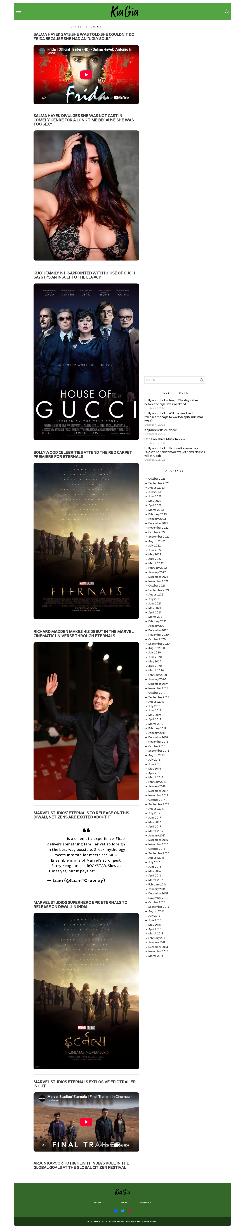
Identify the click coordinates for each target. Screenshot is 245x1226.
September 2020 (159, 643)
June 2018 (154, 764)
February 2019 (157, 728)
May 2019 (154, 715)
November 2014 (158, 951)
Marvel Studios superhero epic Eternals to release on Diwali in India (80, 905)
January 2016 (157, 889)
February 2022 (157, 567)
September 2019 (158, 697)
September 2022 (158, 536)
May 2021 (154, 608)
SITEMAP (122, 1202)
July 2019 (154, 706)
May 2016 (154, 871)
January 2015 (157, 942)
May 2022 (154, 554)
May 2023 (154, 501)
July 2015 (154, 915)
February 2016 (157, 884)
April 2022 (155, 558)
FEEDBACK (146, 1202)
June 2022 (155, 550)
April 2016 (154, 875)
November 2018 (158, 741)
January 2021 (157, 625)
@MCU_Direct (110, 871)
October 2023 (157, 478)
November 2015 (158, 898)
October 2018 (156, 746)
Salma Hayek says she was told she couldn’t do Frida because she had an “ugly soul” (84, 36)
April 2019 (154, 719)
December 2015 (158, 893)
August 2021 (156, 594)
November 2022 (158, 527)
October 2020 (157, 639)
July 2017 (154, 813)
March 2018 (155, 777)
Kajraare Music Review (160, 430)
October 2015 (156, 902)
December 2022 (158, 523)
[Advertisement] (174, 50)
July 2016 (154, 862)
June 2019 (154, 710)
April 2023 (155, 505)
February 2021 (157, 621)
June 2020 (155, 657)
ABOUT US (99, 1202)
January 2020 (157, 679)
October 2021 (156, 585)
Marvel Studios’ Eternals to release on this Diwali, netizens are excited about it (81, 815)
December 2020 (158, 630)
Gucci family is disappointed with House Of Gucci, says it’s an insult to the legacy (85, 275)
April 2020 (155, 666)
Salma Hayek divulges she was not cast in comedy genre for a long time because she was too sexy (84, 120)
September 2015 (158, 906)
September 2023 (158, 483)
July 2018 (154, 759)
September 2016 (158, 853)
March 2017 (155, 831)
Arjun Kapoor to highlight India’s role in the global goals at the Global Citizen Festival (81, 1165)
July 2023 (154, 492)
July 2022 (154, 545)
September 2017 (158, 804)
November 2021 (158, 581)
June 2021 (154, 603)
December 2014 (158, 947)
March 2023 (156, 509)
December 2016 (158, 839)
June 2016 (154, 866)
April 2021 (154, 612)
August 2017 (156, 808)
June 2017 (154, 817)
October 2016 (156, 848)
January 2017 (157, 835)
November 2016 (158, 844)
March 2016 (155, 880)
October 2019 (156, 692)
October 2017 (156, 799)
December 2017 (158, 790)
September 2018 (158, 750)
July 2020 (154, 652)
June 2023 (155, 496)
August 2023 (156, 487)
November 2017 (158, 795)
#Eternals (57, 839)
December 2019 (158, 683)
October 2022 (157, 532)
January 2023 (157, 518)
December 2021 (158, 576)
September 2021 (158, 590)
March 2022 (156, 563)
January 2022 (157, 572)
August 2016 (156, 857)
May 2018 (154, 768)
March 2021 (155, 616)
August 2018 (156, 755)
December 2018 (158, 737)
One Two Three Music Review (164, 439)
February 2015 (157, 938)
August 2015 (156, 911)
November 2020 (158, 634)
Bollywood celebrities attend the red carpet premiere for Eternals (83, 455)
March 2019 (155, 724)
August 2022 (156, 541)
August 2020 (156, 648)
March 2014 (155, 956)
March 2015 (155, 933)
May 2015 (154, 924)
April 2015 (154, 929)
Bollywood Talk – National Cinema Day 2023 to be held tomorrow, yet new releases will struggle (174, 452)
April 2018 (154, 773)
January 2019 (157, 733)
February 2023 (157, 514)
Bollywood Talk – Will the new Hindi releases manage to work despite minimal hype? (173, 417)
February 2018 (157, 781)
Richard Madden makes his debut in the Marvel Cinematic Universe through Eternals (84, 634)
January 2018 (157, 786)
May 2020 (154, 661)
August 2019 (156, 701)
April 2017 (154, 826)
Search (201, 381)
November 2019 (158, 688)
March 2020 (156, 670)
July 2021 (154, 599)
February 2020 (157, 675)
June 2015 (154, 920)
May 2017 (154, 822)
